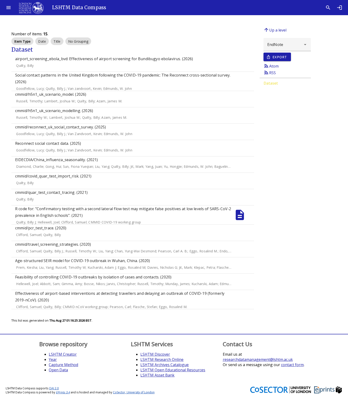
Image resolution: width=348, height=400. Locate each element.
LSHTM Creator (63, 354)
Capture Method (63, 364)
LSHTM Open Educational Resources (172, 370)
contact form (292, 364)
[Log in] (339, 7)
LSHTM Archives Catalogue (164, 364)
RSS (269, 72)
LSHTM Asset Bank (157, 375)
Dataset (270, 83)
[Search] (328, 7)
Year (53, 359)
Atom (271, 66)
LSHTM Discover (155, 354)
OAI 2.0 (54, 388)
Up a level (274, 30)
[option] (22, 41)
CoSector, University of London (134, 392)
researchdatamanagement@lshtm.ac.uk (258, 359)
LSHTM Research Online (161, 359)
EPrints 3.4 (63, 392)
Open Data (58, 370)
